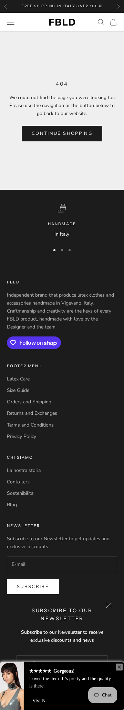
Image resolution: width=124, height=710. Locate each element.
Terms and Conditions (30, 425)
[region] (62, 221)
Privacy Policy (21, 436)
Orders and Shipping (29, 401)
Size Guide (18, 390)
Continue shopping (62, 133)
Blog (12, 504)
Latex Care (18, 379)
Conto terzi (18, 482)
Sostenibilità (20, 493)
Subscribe (33, 587)
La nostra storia (24, 470)
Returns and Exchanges (32, 413)
